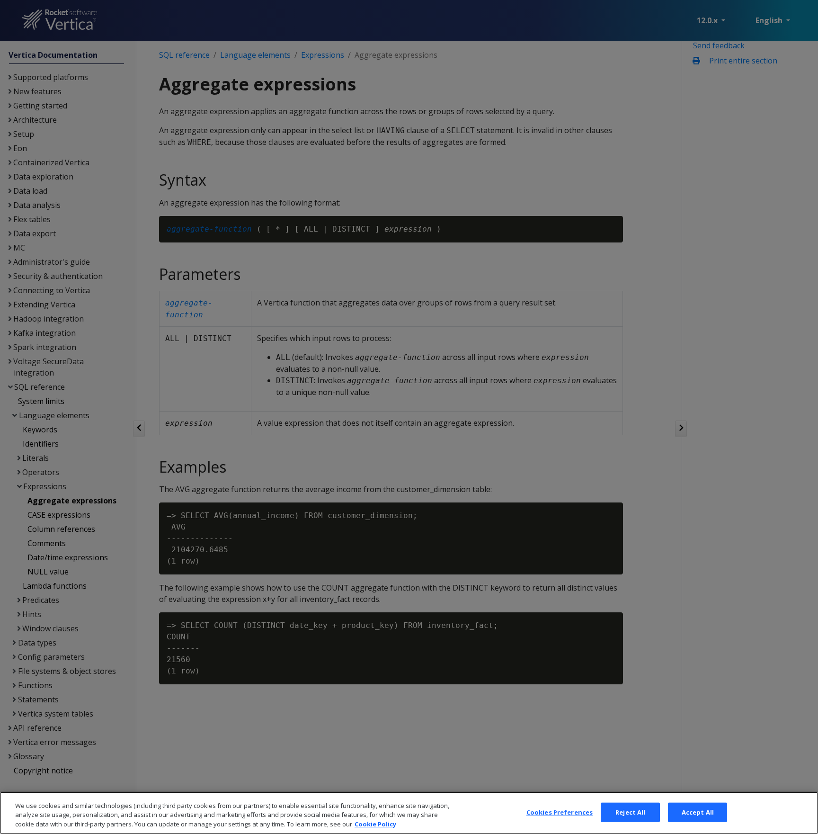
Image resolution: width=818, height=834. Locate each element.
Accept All (698, 811)
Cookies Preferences (559, 811)
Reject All (630, 811)
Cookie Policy (375, 824)
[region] (409, 813)
